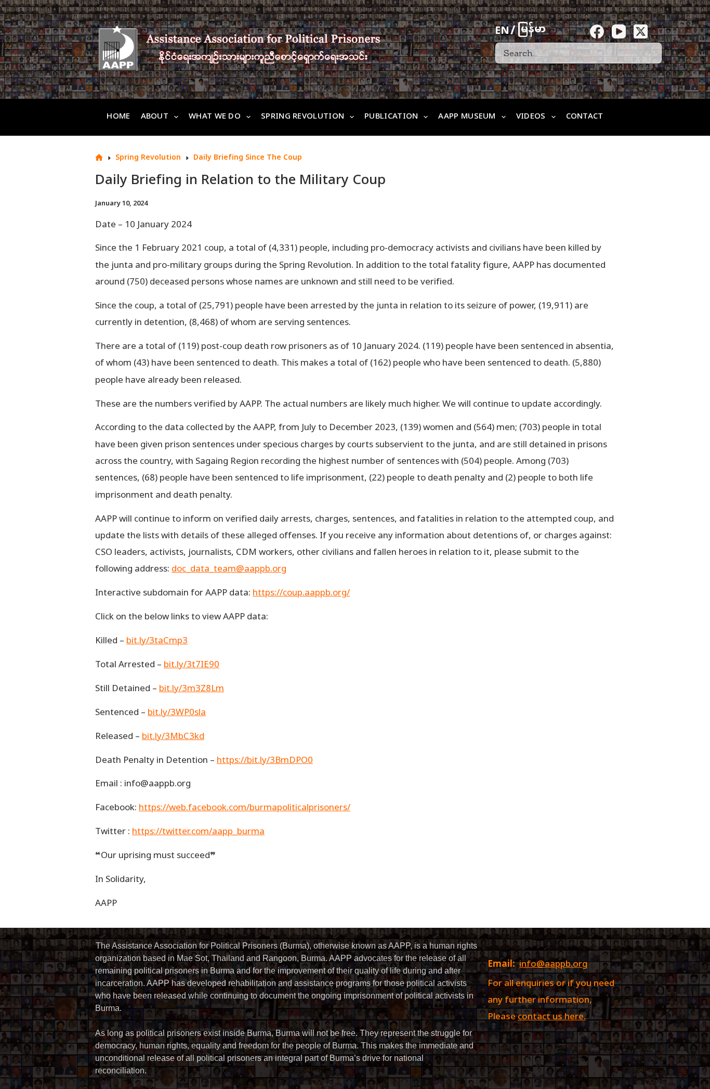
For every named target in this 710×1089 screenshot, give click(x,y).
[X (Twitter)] (641, 31)
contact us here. (552, 1017)
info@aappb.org (553, 965)
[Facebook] (597, 31)
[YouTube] (619, 31)
